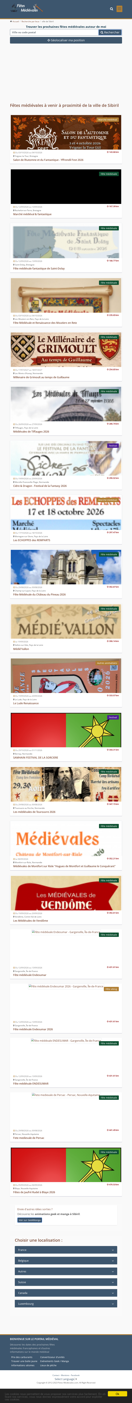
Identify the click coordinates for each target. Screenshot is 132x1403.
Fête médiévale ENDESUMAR (30, 1083)
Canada (22, 1293)
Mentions (65, 1375)
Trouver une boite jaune (24, 1361)
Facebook (75, 1375)
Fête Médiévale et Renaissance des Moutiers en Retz (45, 323)
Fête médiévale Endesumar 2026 (33, 1029)
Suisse (22, 1282)
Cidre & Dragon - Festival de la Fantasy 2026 (40, 486)
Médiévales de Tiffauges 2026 (31, 431)
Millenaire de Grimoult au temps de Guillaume (41, 377)
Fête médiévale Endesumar (29, 975)
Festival (113, 445)
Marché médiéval (107, 119)
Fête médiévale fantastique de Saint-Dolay (39, 268)
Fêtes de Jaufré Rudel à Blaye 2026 (34, 1192)
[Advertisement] (66, 75)
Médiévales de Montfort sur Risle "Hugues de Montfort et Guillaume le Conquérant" (64, 866)
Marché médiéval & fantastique (32, 214)
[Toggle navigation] (119, 9)
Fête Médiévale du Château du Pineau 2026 (39, 594)
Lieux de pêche (48, 1365)
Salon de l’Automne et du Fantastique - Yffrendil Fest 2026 (48, 160)
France (22, 1250)
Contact (55, 1375)
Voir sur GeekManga (30, 1220)
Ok (117, 1394)
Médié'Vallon (21, 649)
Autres (22, 1271)
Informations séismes (22, 1365)
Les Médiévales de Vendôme (30, 920)
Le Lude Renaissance (26, 703)
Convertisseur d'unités (52, 1357)
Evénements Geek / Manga (54, 1361)
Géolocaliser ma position (67, 40)
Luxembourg (26, 1303)
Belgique (23, 1260)
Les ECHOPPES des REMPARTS (31, 540)
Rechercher (111, 32)
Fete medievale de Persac (28, 1138)
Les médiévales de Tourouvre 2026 (34, 812)
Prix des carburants (21, 1357)
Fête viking (111, 989)
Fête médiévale (109, 173)
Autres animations (107, 663)
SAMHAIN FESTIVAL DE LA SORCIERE (35, 757)
